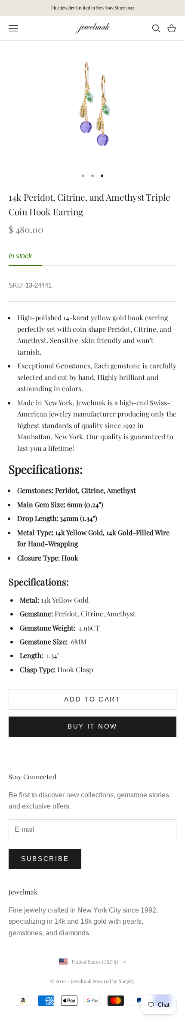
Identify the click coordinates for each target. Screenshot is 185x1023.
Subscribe (45, 858)
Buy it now (92, 726)
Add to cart (92, 699)
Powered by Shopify (113, 981)
